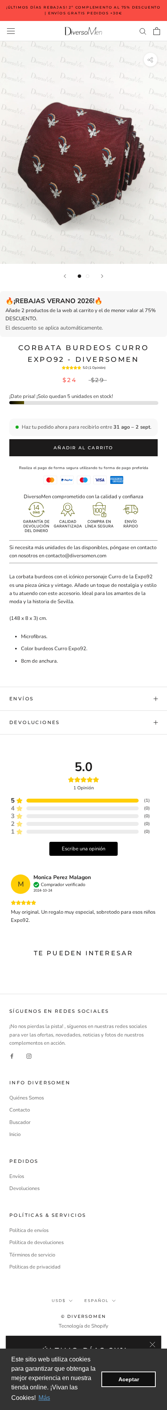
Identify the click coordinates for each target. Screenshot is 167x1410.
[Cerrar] (152, 1344)
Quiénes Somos (26, 1097)
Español (96, 1300)
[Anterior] (65, 276)
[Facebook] (11, 1056)
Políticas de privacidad (35, 1266)
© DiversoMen (83, 1316)
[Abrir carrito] (156, 31)
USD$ (59, 1300)
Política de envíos (29, 1230)
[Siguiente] (102, 276)
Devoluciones (34, 722)
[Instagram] (28, 1056)
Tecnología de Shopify (83, 1326)
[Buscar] (142, 31)
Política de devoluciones (36, 1242)
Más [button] (44, 1397)
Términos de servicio (32, 1254)
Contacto (19, 1109)
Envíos (21, 699)
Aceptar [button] (128, 1379)
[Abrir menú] (11, 31)
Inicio (15, 1134)
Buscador (20, 1122)
